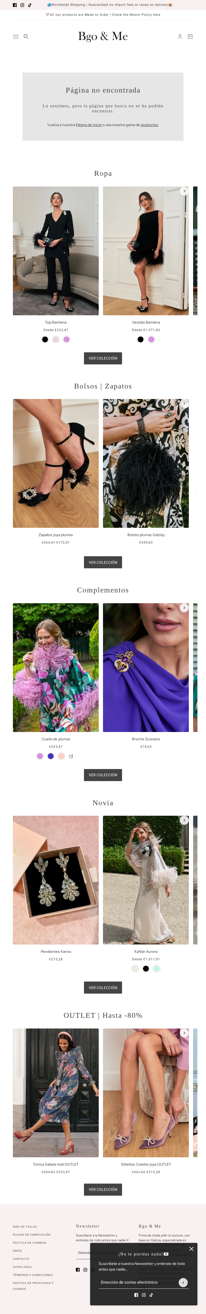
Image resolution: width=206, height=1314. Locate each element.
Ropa (103, 173)
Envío (17, 1250)
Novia (103, 803)
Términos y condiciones (33, 1274)
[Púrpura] (66, 339)
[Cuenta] (180, 36)
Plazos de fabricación (31, 1234)
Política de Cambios (29, 1242)
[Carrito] (190, 36)
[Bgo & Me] (103, 36)
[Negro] (45, 339)
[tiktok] (30, 5)
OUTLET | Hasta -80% (103, 1015)
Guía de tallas (25, 1226)
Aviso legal (22, 1266)
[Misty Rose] (56, 339)
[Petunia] (50, 756)
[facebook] (15, 5)
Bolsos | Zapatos (103, 386)
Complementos (103, 590)
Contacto (21, 1258)
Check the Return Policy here (136, 15)
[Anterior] (21, 191)
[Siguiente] (184, 191)
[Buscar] (26, 36)
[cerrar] (191, 1248)
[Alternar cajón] (16, 36)
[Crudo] (135, 968)
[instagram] (22, 5)
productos (149, 125)
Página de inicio (89, 125)
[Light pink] (61, 756)
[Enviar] (183, 1282)
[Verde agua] (156, 968)
